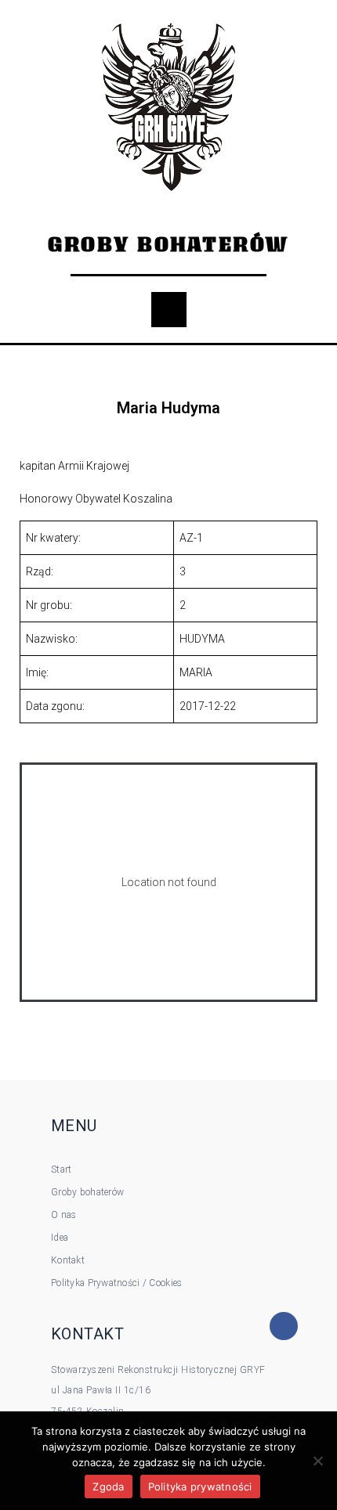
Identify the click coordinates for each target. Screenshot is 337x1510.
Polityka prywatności (200, 1486)
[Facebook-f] (284, 1326)
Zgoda (108, 1486)
